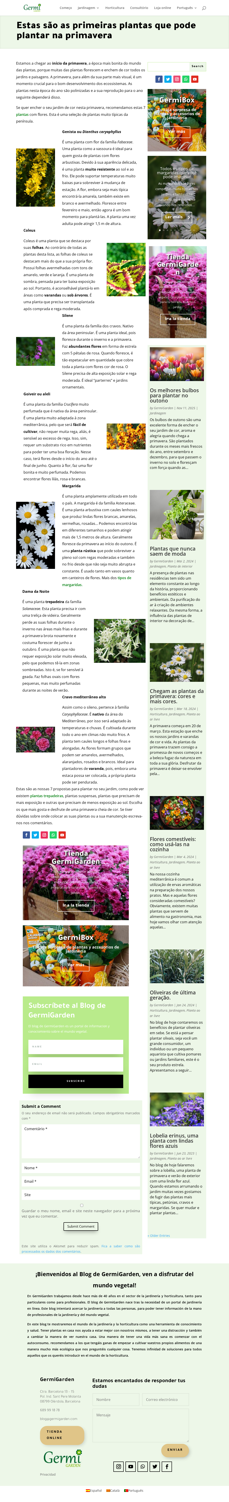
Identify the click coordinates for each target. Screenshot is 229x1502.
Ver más (76, 965)
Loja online (162, 8)
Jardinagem (86, 8)
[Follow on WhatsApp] (53, 835)
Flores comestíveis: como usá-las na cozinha (173, 844)
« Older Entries (159, 1235)
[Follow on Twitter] (35, 835)
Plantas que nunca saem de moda (172, 551)
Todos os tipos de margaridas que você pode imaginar (177, 172)
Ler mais (174, 217)
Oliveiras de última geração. (173, 995)
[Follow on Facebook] (26, 835)
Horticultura (114, 8)
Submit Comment (80, 1226)
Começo (66, 8)
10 (194, 230)
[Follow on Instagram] (44, 835)
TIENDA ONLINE (54, 1435)
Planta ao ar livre (180, 1158)
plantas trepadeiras (46, 795)
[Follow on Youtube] (62, 835)
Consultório (139, 8)
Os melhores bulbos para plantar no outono (174, 395)
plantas (23, 114)
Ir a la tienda (76, 905)
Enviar (175, 1450)
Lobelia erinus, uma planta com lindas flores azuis (174, 1140)
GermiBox (75, 939)
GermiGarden (163, 408)
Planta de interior (180, 566)
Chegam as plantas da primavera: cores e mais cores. (177, 696)
